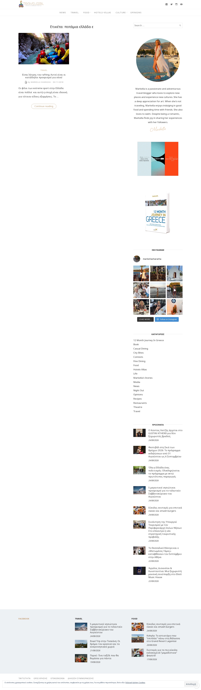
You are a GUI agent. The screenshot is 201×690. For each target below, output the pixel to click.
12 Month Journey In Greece (148, 340)
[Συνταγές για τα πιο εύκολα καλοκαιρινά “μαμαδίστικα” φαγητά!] (138, 653)
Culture (121, 12)
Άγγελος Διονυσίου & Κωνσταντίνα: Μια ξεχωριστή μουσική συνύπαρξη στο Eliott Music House (165, 573)
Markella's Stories (142, 377)
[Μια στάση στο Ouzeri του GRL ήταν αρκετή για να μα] (175, 290)
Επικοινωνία (57, 678)
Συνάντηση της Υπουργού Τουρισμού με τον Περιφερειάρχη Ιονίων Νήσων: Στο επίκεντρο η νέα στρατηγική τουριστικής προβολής (165, 529)
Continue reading (45, 106)
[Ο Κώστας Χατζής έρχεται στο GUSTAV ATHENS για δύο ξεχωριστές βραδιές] (139, 433)
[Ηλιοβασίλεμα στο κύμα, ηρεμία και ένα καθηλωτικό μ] (141, 273)
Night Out (138, 390)
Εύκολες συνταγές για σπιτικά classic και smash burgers (165, 509)
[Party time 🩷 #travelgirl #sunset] (158, 290)
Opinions (136, 12)
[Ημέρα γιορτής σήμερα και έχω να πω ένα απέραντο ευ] (158, 307)
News (62, 12)
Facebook (23, 618)
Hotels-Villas (102, 12)
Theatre (137, 407)
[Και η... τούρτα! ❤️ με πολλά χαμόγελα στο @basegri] (141, 307)
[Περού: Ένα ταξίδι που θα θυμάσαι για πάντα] (81, 658)
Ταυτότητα (24, 678)
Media (136, 382)
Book (136, 344)
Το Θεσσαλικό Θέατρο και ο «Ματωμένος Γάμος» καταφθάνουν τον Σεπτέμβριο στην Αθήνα (165, 552)
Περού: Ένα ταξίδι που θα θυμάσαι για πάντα (104, 657)
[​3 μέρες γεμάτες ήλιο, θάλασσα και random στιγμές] (175, 307)
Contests (138, 356)
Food (86, 12)
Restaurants (140, 402)
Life (135, 373)
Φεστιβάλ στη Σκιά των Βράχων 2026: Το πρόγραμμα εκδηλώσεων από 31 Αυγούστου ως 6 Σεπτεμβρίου (164, 452)
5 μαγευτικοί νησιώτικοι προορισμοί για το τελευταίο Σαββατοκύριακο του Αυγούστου (164, 492)
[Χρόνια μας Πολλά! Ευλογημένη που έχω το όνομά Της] (175, 273)
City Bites (138, 352)
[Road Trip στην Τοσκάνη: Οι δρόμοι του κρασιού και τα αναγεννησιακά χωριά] (81, 644)
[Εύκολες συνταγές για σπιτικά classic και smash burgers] (139, 510)
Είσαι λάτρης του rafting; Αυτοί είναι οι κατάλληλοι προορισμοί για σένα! (44, 76)
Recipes (137, 398)
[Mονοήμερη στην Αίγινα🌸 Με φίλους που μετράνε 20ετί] (141, 290)
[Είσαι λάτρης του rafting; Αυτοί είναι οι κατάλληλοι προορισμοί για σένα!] (43, 63)
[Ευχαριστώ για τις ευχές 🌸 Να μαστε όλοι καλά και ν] (158, 273)
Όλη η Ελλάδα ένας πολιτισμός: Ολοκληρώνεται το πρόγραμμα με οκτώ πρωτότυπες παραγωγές (164, 472)
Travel (75, 12)
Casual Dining (140, 348)
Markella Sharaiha (39, 82)
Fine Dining (139, 361)
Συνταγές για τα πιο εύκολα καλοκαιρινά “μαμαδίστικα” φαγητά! (162, 652)
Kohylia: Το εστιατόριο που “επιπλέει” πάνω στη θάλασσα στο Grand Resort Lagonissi (163, 638)
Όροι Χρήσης (40, 678)
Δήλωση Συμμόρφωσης (81, 678)
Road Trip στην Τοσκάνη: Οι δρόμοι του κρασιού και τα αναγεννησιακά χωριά (105, 643)
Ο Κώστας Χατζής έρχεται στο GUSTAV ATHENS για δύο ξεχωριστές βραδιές (165, 433)
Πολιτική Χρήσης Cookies (135, 682)
